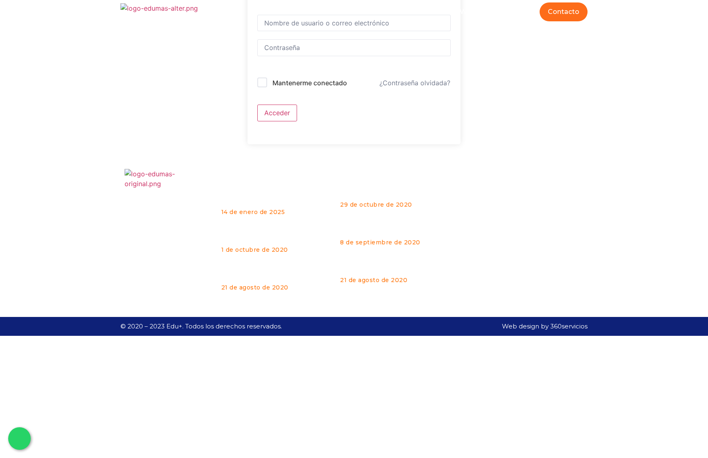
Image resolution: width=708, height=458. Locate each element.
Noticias (517, 12)
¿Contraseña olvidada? (414, 83)
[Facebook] (484, 245)
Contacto (563, 12)
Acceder (277, 113)
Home (384, 12)
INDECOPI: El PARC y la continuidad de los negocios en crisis (272, 272)
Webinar (474, 12)
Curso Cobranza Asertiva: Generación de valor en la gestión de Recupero (263, 234)
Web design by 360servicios (545, 326)
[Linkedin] (506, 245)
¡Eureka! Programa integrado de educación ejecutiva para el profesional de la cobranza (273, 197)
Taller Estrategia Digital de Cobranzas (383, 193)
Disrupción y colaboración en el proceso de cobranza (392, 231)
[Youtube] (529, 245)
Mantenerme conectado (309, 83)
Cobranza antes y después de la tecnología (392, 268)
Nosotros (427, 12)
